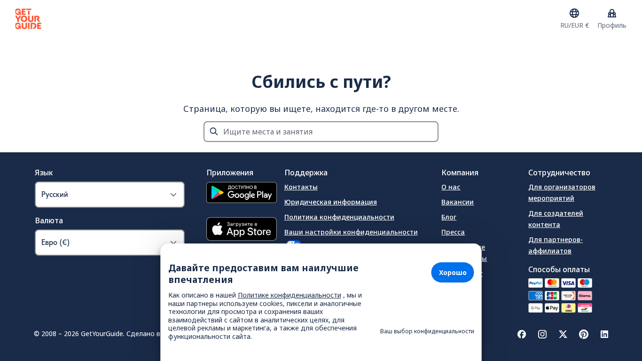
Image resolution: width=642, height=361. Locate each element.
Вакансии (457, 201)
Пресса (453, 232)
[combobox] (321, 131)
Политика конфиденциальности (339, 216)
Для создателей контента (555, 219)
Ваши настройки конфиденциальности (351, 232)
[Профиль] (611, 13)
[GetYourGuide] (28, 19)
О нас (450, 186)
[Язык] (574, 13)
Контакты (301, 186)
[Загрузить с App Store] (241, 230)
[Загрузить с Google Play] (241, 193)
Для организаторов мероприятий (561, 192)
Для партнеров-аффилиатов (555, 245)
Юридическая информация (330, 201)
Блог (448, 216)
